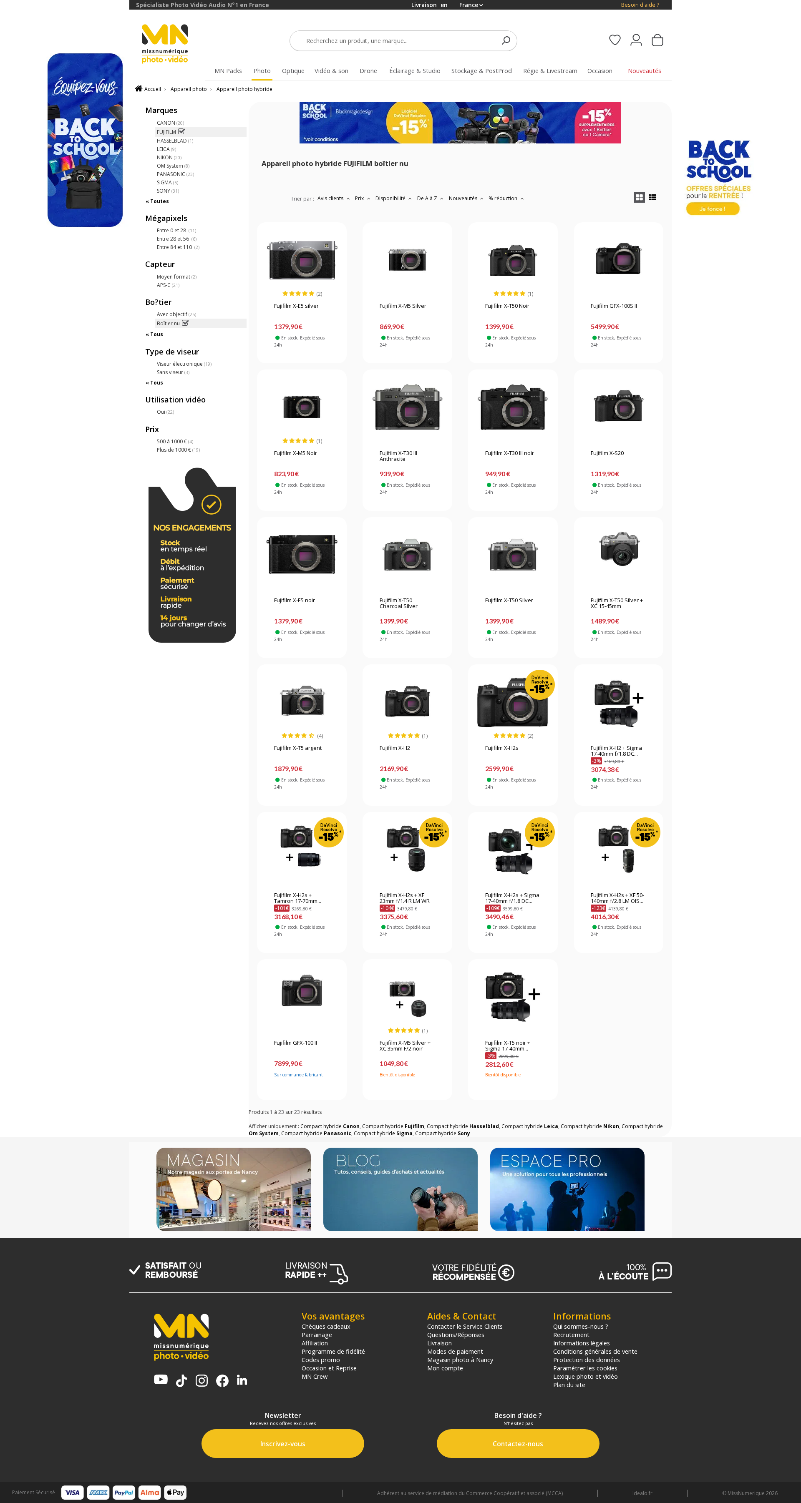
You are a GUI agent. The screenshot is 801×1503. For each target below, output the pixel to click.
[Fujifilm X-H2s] (513, 702)
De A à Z (427, 198)
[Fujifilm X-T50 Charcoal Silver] (407, 555)
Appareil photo (189, 89)
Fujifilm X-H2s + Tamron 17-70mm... (297, 898)
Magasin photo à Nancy (460, 1359)
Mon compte (445, 1368)
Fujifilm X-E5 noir (294, 600)
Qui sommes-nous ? (580, 1326)
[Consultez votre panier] (657, 41)
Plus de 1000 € (178, 449)
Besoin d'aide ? (640, 4)
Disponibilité (391, 198)
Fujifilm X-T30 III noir (509, 453)
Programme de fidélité (333, 1351)
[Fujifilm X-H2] (407, 702)
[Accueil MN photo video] (174, 44)
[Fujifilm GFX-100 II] (302, 997)
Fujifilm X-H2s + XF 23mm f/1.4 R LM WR (405, 898)
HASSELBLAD (175, 140)
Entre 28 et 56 (176, 238)
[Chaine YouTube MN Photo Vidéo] (161, 1380)
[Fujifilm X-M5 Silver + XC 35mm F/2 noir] (407, 997)
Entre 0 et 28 (176, 230)
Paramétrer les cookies (585, 1368)
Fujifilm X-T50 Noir (507, 306)
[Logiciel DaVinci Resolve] (460, 141)
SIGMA (167, 182)
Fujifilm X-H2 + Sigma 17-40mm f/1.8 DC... (616, 751)
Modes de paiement (455, 1351)
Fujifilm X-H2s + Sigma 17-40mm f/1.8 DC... (512, 898)
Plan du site (569, 1384)
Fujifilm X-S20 (607, 453)
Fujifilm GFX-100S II (614, 306)
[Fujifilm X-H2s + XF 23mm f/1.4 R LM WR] (407, 849)
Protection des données (586, 1359)
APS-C (168, 285)
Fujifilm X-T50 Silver (509, 600)
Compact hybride (330, 1126)
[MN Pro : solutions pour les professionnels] (567, 1190)
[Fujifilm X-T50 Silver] (513, 555)
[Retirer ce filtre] (181, 132)
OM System (173, 165)
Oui (165, 411)
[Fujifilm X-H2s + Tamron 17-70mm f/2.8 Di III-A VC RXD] (302, 849)
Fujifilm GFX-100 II (295, 1043)
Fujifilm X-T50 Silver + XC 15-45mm (617, 603)
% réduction (504, 198)
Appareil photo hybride (244, 89)
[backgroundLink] (64, 751)
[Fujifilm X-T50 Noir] (513, 260)
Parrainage (317, 1334)
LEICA (166, 149)
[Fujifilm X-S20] (618, 407)
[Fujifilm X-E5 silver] (302, 260)
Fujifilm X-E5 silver (296, 306)
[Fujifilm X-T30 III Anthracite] (407, 407)
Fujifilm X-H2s (502, 748)
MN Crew (314, 1376)
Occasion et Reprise (329, 1368)
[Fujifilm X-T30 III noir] (513, 407)
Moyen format (176, 276)
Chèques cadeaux (326, 1326)
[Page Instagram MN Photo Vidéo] (202, 1381)
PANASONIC (175, 174)
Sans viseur (173, 372)
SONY (168, 190)
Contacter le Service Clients (465, 1326)
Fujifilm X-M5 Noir (295, 453)
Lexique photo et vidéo (585, 1376)
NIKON (169, 157)
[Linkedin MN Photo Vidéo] (242, 1381)
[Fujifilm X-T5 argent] (302, 702)
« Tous (154, 334)
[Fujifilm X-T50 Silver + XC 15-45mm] (618, 555)
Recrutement (571, 1334)
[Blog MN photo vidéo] (400, 1190)
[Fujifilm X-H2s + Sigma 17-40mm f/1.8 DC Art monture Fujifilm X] (513, 849)
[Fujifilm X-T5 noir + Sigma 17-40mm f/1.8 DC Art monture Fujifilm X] (513, 997)
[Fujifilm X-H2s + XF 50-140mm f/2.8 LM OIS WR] (618, 849)
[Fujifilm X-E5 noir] (302, 555)
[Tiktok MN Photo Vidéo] (181, 1382)
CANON (170, 122)
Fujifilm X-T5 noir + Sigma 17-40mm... (507, 1046)
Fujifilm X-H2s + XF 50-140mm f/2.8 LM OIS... (617, 898)
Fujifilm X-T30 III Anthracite (398, 456)
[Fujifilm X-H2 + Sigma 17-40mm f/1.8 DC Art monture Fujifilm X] (618, 702)
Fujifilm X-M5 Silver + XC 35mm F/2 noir (405, 1046)
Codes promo (321, 1359)
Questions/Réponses (455, 1334)
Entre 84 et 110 (178, 247)
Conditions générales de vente (595, 1351)
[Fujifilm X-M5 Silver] (407, 260)
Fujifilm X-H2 (395, 748)
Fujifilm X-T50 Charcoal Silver (399, 603)
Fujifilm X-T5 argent (298, 748)
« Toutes (157, 201)
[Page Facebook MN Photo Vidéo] (222, 1382)
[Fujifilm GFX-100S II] (618, 260)
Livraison (439, 1343)
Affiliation (315, 1343)
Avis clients (331, 198)
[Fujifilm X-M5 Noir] (302, 407)
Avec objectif (176, 314)
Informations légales (581, 1343)
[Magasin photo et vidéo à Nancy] (233, 1190)
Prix (360, 198)
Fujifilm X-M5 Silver (403, 306)
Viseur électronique (184, 363)
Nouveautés (464, 198)
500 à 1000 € (175, 441)
